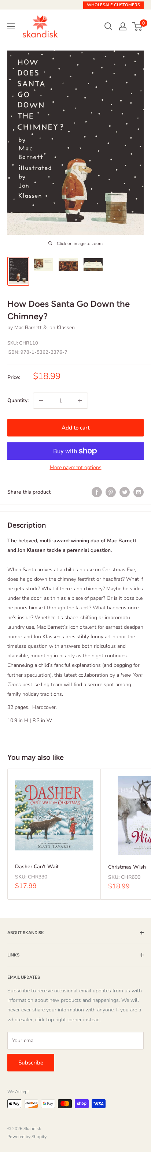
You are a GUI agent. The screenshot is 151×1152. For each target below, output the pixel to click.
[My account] (122, 26)
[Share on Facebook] (97, 492)
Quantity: (18, 400)
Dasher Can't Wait (37, 866)
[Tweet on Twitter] (124, 492)
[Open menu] (11, 26)
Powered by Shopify (27, 1137)
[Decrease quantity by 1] (41, 400)
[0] (137, 26)
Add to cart (75, 427)
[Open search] (108, 26)
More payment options (76, 467)
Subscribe (30, 1062)
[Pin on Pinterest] (111, 492)
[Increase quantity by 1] (80, 400)
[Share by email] (138, 492)
